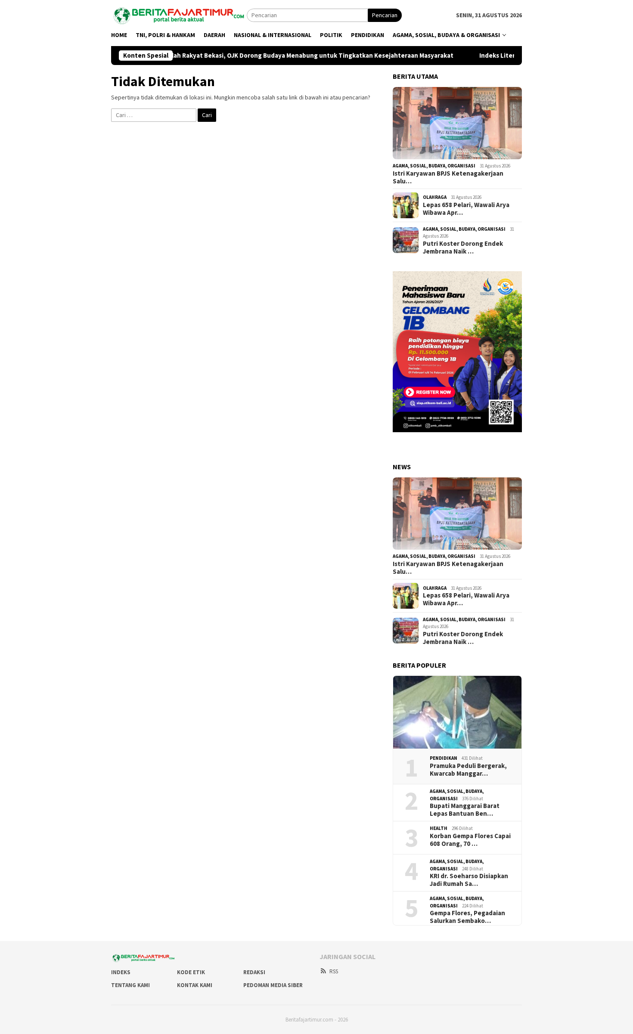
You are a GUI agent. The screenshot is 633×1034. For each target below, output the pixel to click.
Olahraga (435, 197)
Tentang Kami (130, 985)
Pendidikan (443, 758)
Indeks (120, 972)
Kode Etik (191, 972)
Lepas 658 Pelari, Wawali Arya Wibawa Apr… (466, 209)
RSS (333, 971)
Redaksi (254, 972)
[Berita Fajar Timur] (179, 14)
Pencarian (384, 15)
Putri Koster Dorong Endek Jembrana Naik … (463, 247)
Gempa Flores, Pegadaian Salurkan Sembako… (467, 917)
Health (438, 828)
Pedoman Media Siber (273, 985)
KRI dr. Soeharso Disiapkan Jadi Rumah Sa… (469, 880)
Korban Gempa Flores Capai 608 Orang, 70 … (470, 840)
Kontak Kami (194, 985)
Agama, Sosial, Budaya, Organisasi (434, 166)
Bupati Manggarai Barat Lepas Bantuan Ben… (465, 809)
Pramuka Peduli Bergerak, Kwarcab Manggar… (468, 769)
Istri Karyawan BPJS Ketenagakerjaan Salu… (448, 177)
